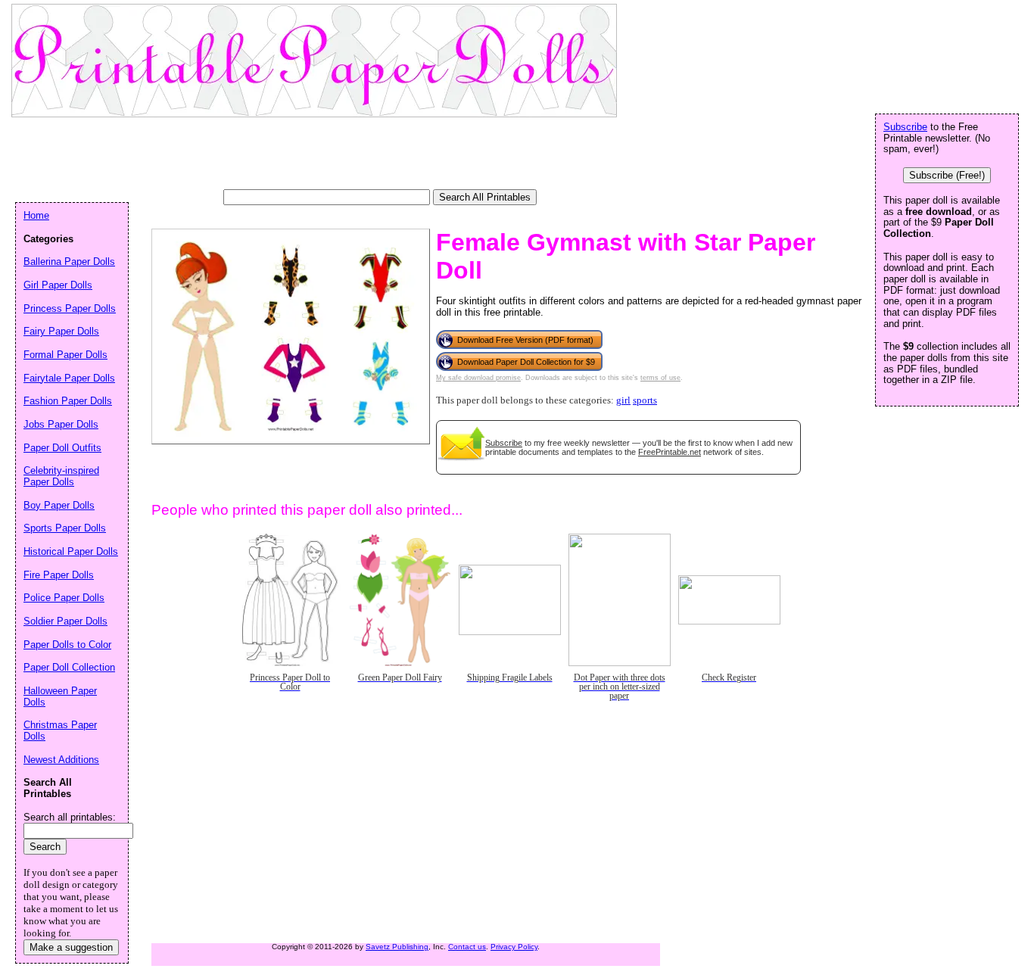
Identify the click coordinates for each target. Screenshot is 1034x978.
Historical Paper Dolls (70, 551)
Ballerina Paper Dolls (69, 261)
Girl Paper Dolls (57, 285)
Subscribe (503, 442)
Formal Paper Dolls (65, 354)
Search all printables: (69, 817)
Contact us (467, 946)
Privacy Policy (514, 946)
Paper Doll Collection (69, 667)
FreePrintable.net (669, 451)
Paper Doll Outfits (62, 447)
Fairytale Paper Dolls (69, 378)
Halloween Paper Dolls (60, 696)
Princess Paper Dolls (69, 308)
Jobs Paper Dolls (60, 424)
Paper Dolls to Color (67, 644)
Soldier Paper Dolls (65, 621)
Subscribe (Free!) (947, 175)
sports (645, 400)
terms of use (660, 378)
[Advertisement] (290, 155)
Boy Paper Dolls (59, 505)
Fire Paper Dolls (58, 575)
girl (623, 400)
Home (36, 215)
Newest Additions (61, 759)
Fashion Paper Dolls (67, 400)
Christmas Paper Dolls (60, 730)
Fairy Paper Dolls (61, 331)
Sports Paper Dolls (64, 528)
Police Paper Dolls (63, 597)
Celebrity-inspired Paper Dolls (61, 476)
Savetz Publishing (397, 946)
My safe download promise (478, 378)
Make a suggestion (71, 947)
